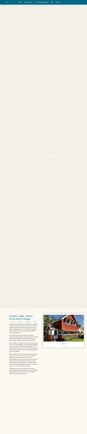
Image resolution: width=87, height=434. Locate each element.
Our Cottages (28, 2)
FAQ (52, 2)
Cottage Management (42, 2)
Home (20, 2)
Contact (58, 2)
